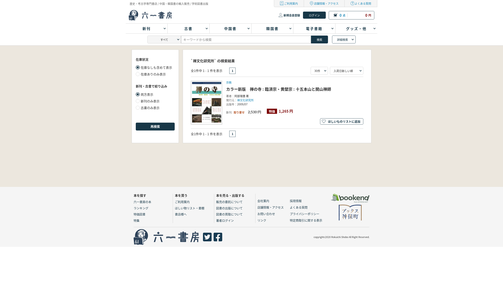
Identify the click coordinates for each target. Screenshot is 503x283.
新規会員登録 (292, 15)
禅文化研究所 (245, 100)
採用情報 (296, 201)
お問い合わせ (266, 214)
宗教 (229, 82)
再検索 (155, 126)
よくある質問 (363, 3)
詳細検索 (342, 39)
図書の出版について (229, 208)
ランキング (141, 208)
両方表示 (147, 94)
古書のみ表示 (150, 107)
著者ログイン (225, 220)
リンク (261, 220)
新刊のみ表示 (150, 101)
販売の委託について (229, 202)
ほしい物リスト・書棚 (189, 208)
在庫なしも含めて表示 (156, 67)
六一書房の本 (142, 202)
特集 (137, 220)
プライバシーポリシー (304, 214)
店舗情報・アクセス (326, 3)
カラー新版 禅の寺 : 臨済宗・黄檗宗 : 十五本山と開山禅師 (278, 89)
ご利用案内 (291, 3)
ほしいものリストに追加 (344, 121)
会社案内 (263, 201)
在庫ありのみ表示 (153, 74)
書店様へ (181, 214)
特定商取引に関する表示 (306, 220)
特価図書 (139, 214)
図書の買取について (229, 214)
